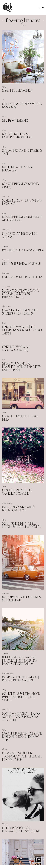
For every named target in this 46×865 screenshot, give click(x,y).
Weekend (4, 116)
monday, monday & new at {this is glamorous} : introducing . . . (21, 294)
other (3, 100)
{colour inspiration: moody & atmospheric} (22, 218)
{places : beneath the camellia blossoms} (16, 492)
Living (4, 86)
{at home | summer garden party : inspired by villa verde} (21, 697)
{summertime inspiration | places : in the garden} (20, 678)
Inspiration (5, 246)
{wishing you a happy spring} (23, 250)
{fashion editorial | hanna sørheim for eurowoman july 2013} (21, 717)
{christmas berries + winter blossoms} (22, 105)
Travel (4, 323)
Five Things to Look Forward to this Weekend (21, 829)
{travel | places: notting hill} (19, 418)
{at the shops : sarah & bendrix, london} (18, 508)
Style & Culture (6, 196)
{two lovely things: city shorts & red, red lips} (19, 312)
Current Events (6, 286)
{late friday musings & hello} (22, 277)
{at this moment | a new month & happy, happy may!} (22, 525)
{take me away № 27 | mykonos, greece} (16, 348)
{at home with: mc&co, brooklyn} (18, 169)
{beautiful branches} (17, 90)
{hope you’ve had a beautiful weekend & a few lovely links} (21, 366)
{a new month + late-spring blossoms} (22, 202)
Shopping (9, 503)
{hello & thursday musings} (21, 263)
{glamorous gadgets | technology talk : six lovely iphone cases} (22, 756)
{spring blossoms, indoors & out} (22, 152)
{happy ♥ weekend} (15, 120)
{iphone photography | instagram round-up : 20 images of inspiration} (19, 660)
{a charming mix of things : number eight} (22, 599)
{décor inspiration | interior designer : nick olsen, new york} (22, 736)
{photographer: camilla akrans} (19, 235)
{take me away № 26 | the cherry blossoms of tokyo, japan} (22, 330)
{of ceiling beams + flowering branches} (17, 135)
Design (4, 163)
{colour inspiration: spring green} (20, 185)
